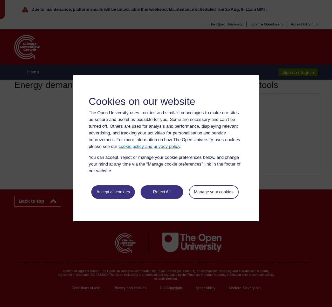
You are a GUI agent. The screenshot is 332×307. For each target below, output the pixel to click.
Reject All (162, 192)
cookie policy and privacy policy (149, 146)
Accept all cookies (113, 192)
